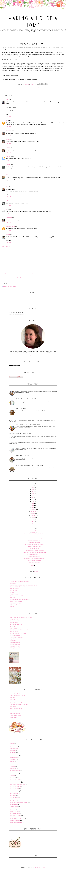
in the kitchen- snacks (15, 790)
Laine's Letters (13, 628)
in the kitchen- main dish (15, 786)
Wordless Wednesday (15, 820)
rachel (7, 200)
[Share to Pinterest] (47, 84)
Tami (7, 99)
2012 (33, 497)
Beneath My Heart (14, 619)
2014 (33, 493)
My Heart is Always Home (16, 635)
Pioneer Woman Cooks (15, 715)
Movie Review (13, 800)
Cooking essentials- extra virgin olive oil (34, 550)
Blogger (36, 571)
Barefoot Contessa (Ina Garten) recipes (19, 702)
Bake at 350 (12, 699)
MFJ (7, 120)
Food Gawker (13, 706)
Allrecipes (12, 697)
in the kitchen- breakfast (15, 781)
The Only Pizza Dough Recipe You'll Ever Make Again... (29, 465)
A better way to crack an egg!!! (34, 554)
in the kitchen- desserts (15, 782)
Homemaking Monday (15, 770)
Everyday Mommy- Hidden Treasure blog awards (34, 538)
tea (10, 817)
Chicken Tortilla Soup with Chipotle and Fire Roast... (34, 552)
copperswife (9, 217)
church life (12, 754)
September (33, 515)
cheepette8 (8, 130)
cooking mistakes (14, 757)
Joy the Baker (13, 711)
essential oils (13, 759)
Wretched (12, 606)
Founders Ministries (14, 594)
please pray (12, 809)
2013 (33, 495)
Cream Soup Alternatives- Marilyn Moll (19, 704)
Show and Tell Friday (15, 813)
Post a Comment (6, 246)
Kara (7, 209)
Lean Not (8, 156)
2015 (33, 491)
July (33, 519)
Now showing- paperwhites (34, 536)
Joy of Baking (13, 710)
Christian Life (13, 752)
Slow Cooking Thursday (15, 815)
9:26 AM (8, 205)
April (33, 526)
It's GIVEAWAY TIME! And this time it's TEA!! (20, 434)
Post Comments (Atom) (15, 277)
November (33, 511)
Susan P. (8, 164)
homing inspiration (14, 773)
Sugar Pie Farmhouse (15, 639)
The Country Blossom (15, 644)
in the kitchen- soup (14, 791)
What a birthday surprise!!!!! (34, 560)
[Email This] (40, 84)
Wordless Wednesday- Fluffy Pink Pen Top (34, 534)
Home (33, 274)
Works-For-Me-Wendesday (16, 822)
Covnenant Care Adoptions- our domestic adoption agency (23, 585)
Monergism (12, 597)
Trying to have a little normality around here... (34, 558)
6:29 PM (8, 127)
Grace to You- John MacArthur (17, 596)
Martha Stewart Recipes (15, 713)
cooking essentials (14, 755)
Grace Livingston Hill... (15, 440)
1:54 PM (8, 230)
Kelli (7, 175)
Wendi (7, 139)
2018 (33, 485)
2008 (32, 505)
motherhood (13, 799)
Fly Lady (12, 592)
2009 (32, 503)
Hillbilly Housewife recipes (16, 708)
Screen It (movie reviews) (16, 601)
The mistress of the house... (34, 556)
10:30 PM (9, 160)
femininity (12, 763)
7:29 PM (8, 144)
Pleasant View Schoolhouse (16, 637)
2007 (32, 507)
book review (13, 750)
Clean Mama (13, 583)
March (33, 528)
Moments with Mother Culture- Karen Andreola (20, 630)
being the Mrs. (13, 745)
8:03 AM (8, 197)
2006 (32, 565)
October (33, 513)
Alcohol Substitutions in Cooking (17, 695)
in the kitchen (13, 777)
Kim (7, 187)
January (33, 532)
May (33, 524)
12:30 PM (9, 213)
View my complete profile (33, 355)
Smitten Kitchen (13, 717)
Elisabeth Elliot (13, 590)
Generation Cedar (14, 622)
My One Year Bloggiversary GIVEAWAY (19, 802)
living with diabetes (14, 797)
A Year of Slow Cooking (15, 693)
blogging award (13, 746)
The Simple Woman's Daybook (17, 818)
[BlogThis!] (42, 84)
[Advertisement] (33, 260)
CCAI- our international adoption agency (19, 581)
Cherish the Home (10, 226)
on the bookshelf (14, 808)
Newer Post (5, 274)
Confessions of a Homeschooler (17, 621)
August (33, 517)
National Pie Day (14, 804)
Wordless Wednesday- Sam (34, 546)
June (33, 521)
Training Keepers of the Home (17, 648)
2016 (33, 489)
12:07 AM (8, 183)
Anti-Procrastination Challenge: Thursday (34, 544)
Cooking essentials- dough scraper (24, 389)
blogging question (14, 748)
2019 (33, 483)
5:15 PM (8, 116)
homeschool (13, 772)
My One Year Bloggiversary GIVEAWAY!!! (25, 398)
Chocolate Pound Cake (34, 542)
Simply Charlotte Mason (15, 603)
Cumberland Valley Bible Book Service (19, 587)
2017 (33, 487)
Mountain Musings (14, 631)
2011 (33, 499)
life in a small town (14, 793)
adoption (31, 87)
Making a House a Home (33, 22)
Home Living (13, 626)
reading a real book (14, 811)
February (34, 530)
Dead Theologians (14, 588)
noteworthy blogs (14, 806)
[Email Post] (38, 84)
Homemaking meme (34, 548)
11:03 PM (8, 171)
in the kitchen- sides (14, 788)
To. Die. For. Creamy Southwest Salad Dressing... (28, 424)
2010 (33, 501)
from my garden (13, 764)
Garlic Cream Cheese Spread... (23, 455)
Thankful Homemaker (15, 642)
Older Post (61, 274)
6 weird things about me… (34, 540)
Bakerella (12, 701)
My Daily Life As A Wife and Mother (18, 633)
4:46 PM (8, 242)
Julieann (8, 234)
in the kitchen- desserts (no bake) (17, 784)
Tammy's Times (13, 640)
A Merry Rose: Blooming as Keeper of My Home (21, 617)
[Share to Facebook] (45, 84)
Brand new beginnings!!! (34, 562)
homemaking (13, 768)
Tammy (8, 147)
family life (38, 87)
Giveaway (12, 766)
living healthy (13, 795)
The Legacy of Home (15, 646)
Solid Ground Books (14, 605)
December (33, 509)
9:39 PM (8, 152)
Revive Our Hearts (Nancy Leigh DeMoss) (19, 599)
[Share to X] (43, 84)
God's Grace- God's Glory (16, 624)
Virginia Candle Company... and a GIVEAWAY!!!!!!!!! (22, 418)
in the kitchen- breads (15, 779)
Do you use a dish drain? (21, 446)
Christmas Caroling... (21, 408)
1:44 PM (8, 222)
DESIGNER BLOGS (40, 867)
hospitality (12, 775)
